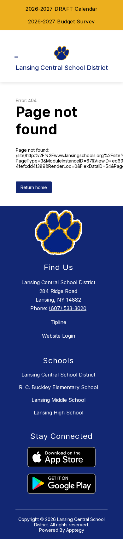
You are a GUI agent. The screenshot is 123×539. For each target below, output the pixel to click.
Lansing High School (58, 412)
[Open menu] (16, 56)
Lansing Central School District (58, 374)
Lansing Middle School (58, 400)
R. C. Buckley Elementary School (58, 387)
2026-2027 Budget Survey (61, 21)
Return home (33, 187)
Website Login (58, 336)
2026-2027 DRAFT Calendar (61, 9)
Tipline (58, 322)
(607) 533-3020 (67, 308)
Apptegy (75, 530)
